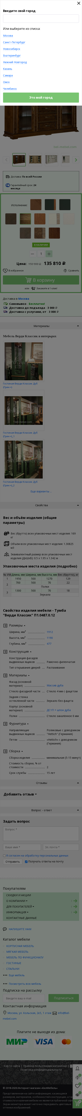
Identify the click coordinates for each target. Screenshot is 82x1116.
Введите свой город (19, 11)
